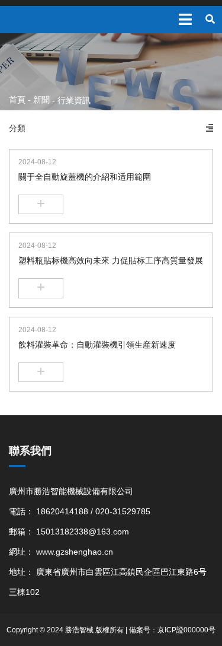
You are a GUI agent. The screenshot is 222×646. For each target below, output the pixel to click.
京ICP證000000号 (186, 630)
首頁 (18, 99)
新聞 (41, 99)
